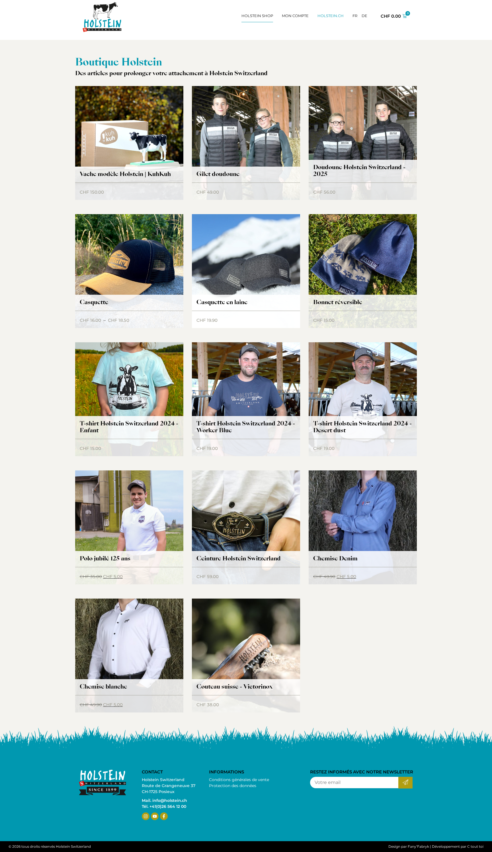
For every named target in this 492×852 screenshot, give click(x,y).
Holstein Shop (257, 15)
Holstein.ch (330, 15)
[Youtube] (155, 816)
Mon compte (295, 15)
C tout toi (475, 846)
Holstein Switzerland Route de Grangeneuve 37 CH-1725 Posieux (168, 785)
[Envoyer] (405, 782)
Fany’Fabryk (418, 846)
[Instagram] (145, 816)
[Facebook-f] (164, 816)
